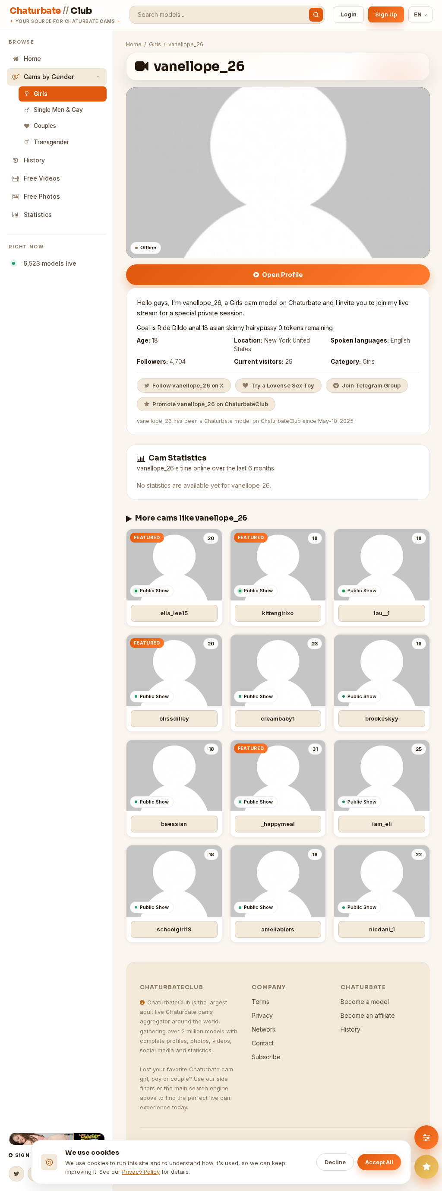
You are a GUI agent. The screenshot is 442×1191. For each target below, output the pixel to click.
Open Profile (282, 274)
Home (32, 58)
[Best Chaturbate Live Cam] (57, 1139)
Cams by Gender (49, 76)
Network (264, 1029)
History (34, 160)
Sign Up (386, 14)
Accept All (379, 1162)
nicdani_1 (382, 929)
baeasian (174, 823)
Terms (260, 1001)
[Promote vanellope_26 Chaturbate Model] (426, 1167)
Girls (40, 93)
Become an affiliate (368, 1015)
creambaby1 (278, 718)
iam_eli (382, 823)
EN (418, 14)
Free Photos (42, 196)
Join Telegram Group (371, 385)
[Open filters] (426, 1137)
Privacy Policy (141, 1171)
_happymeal (278, 823)
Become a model (365, 1001)
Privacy (262, 1015)
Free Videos (42, 178)
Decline (335, 1162)
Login (349, 14)
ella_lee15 (174, 613)
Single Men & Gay (58, 109)
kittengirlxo (278, 613)
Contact (263, 1043)
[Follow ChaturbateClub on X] (16, 1173)
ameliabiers (277, 929)
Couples (45, 125)
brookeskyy (381, 718)
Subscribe (266, 1057)
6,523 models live (48, 263)
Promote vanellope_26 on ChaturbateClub (210, 403)
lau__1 (382, 613)
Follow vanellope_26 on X (188, 385)
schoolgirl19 (174, 929)
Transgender (51, 142)
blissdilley (174, 718)
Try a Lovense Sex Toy (282, 385)
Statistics (38, 214)
